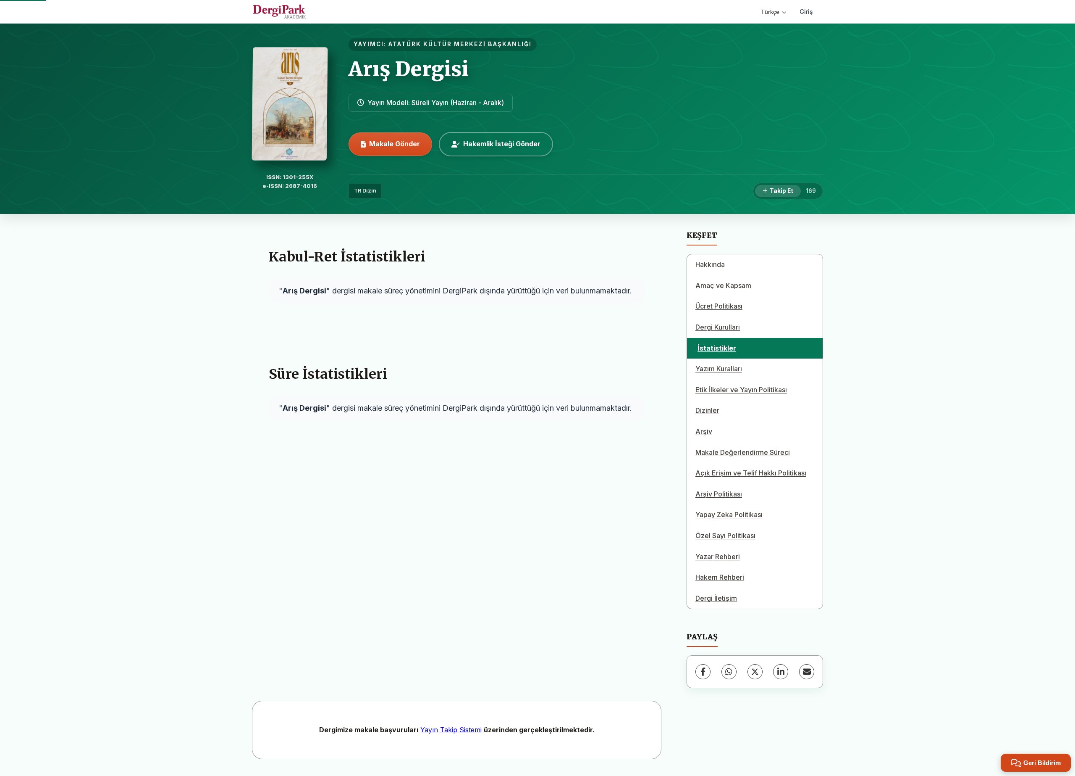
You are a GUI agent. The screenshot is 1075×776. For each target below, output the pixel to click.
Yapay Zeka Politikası (729, 514)
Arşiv (703, 431)
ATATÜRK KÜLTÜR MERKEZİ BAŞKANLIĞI (460, 44)
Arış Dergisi (409, 69)
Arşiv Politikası (718, 494)
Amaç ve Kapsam (723, 285)
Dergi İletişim (716, 598)
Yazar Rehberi (717, 556)
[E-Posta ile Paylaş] (806, 671)
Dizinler (707, 410)
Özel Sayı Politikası (725, 535)
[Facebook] (703, 671)
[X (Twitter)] (755, 671)
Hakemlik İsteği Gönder (501, 144)
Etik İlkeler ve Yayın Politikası (741, 389)
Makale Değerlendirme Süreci (742, 452)
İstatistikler (716, 348)
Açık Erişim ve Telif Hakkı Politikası (750, 473)
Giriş (806, 11)
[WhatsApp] (729, 671)
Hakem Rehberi (719, 577)
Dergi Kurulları (717, 327)
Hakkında (710, 264)
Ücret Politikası (718, 306)
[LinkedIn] (780, 671)
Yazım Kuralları (718, 368)
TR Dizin (365, 190)
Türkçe (770, 11)
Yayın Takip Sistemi (451, 730)
